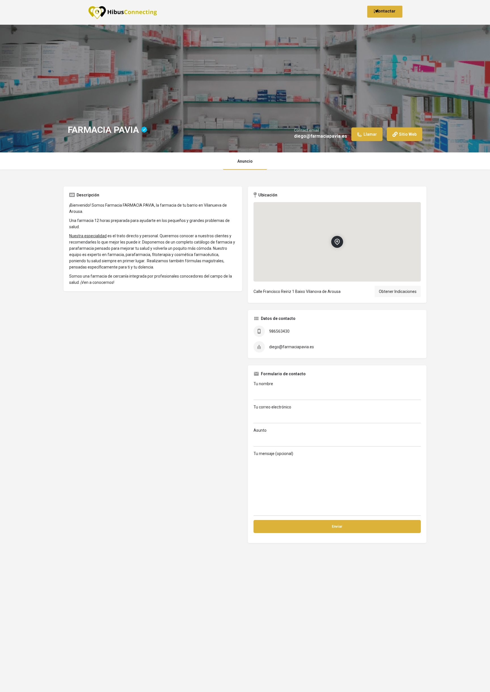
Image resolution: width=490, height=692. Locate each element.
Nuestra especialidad (88, 236)
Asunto (260, 430)
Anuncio (245, 161)
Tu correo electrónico (272, 407)
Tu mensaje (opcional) (273, 453)
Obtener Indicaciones (398, 291)
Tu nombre (263, 383)
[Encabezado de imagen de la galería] (245, 88)
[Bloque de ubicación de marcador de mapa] (337, 242)
